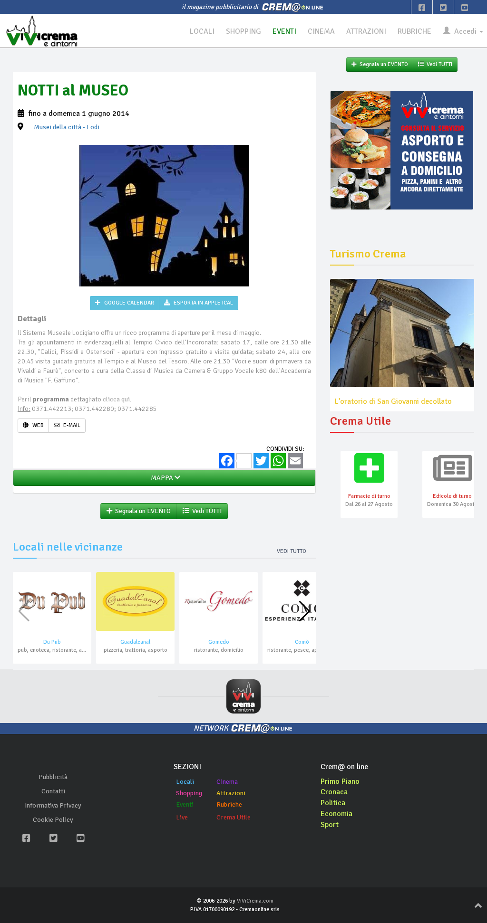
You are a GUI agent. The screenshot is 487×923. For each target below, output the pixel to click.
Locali (185, 782)
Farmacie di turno (369, 496)
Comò (302, 642)
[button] (304, 611)
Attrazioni (230, 793)
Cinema (227, 782)
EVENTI (284, 31)
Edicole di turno (452, 496)
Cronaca (334, 792)
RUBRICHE (414, 31)
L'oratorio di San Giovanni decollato (393, 401)
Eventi (185, 804)
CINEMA (321, 31)
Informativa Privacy (53, 805)
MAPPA (161, 478)
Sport (330, 824)
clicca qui (116, 399)
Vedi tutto (291, 551)
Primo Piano (340, 781)
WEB (37, 425)
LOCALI (202, 31)
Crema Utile (233, 817)
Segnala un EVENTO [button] (141, 511)
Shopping (189, 793)
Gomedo (218, 642)
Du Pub (52, 642)
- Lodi (66, 127)
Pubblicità (53, 777)
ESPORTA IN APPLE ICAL (202, 302)
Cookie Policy (53, 820)
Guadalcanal (135, 642)
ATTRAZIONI (366, 31)
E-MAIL (71, 425)
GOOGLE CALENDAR (128, 302)
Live (182, 817)
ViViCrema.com (255, 900)
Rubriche (229, 804)
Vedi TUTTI (205, 511)
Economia (336, 813)
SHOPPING (243, 31)
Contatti (53, 791)
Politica (333, 803)
